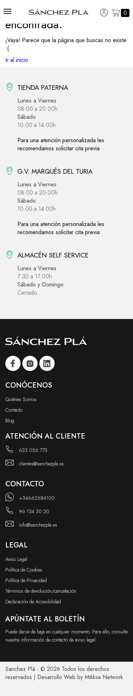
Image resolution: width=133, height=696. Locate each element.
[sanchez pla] (13, 364)
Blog (9, 420)
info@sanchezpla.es (38, 524)
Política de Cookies (23, 569)
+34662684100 (37, 497)
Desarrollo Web (56, 677)
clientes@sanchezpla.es (41, 463)
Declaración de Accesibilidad (33, 601)
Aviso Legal (16, 559)
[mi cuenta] (104, 13)
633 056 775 (33, 450)
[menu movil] (7, 11)
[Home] (58, 13)
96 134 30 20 (34, 511)
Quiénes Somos (21, 399)
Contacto (13, 409)
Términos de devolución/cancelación (40, 590)
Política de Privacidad (26, 580)
